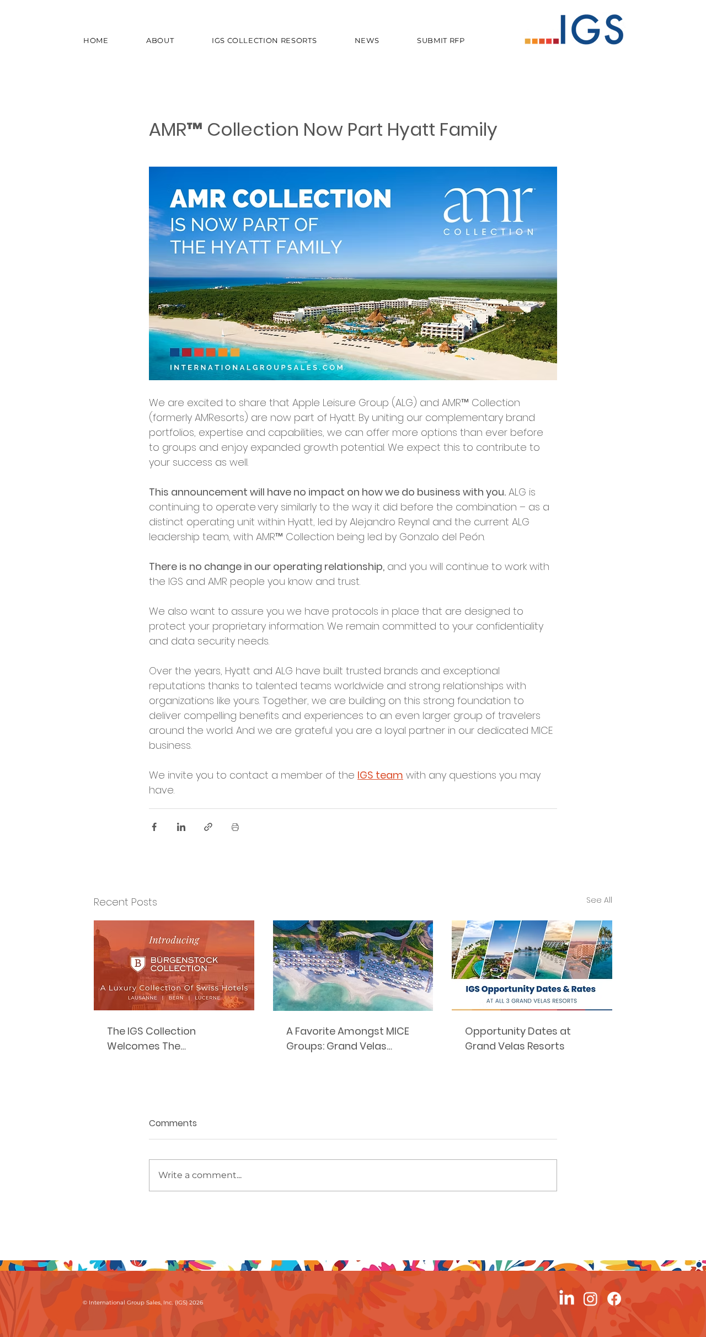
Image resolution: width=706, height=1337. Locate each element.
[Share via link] (208, 827)
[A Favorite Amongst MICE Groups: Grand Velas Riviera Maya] (353, 965)
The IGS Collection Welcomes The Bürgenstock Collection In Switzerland (169, 1038)
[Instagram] (590, 1299)
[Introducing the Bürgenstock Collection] (174, 965)
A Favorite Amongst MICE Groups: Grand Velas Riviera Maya (347, 1038)
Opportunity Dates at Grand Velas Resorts (518, 1038)
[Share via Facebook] (154, 827)
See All (599, 899)
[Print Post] (235, 827)
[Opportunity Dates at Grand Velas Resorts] (532, 965)
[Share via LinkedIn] (181, 827)
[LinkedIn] (567, 1299)
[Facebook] (614, 1299)
